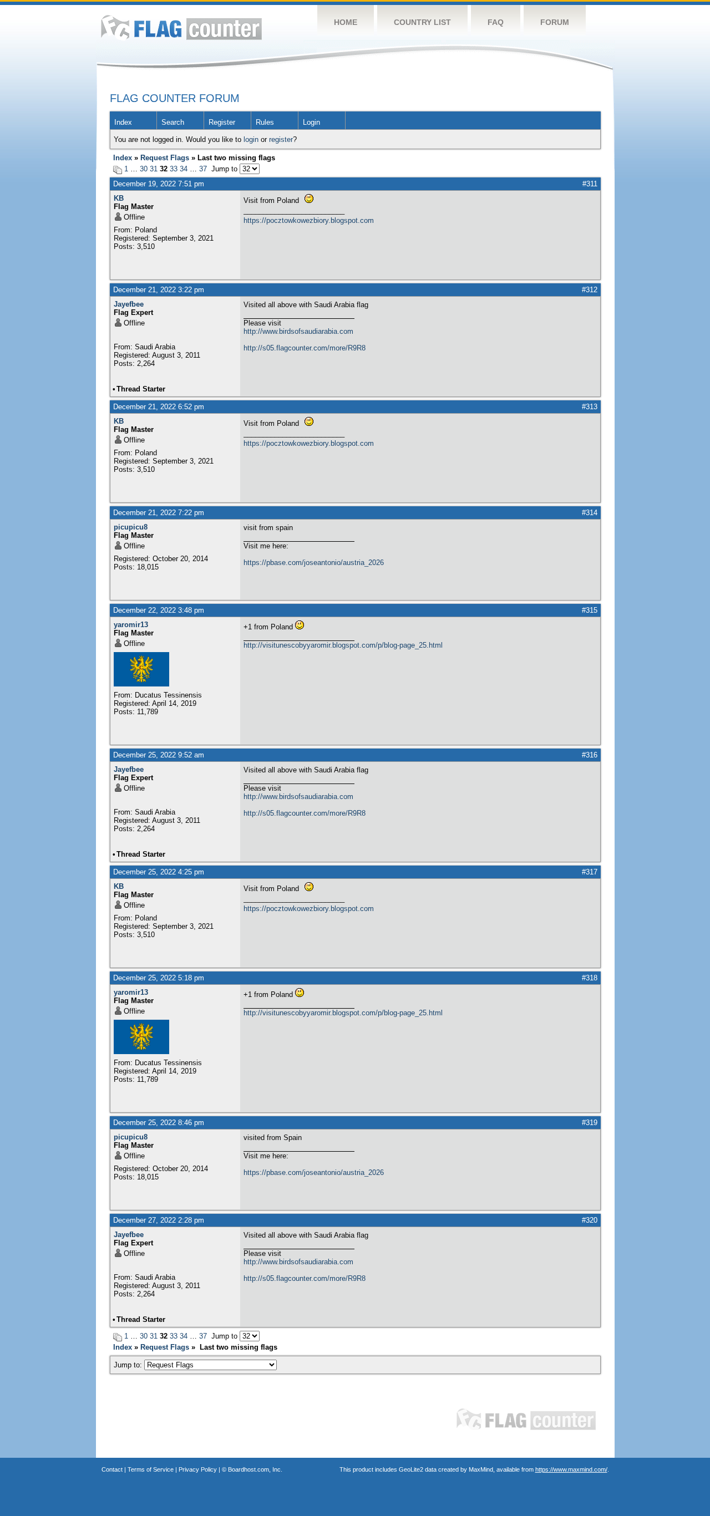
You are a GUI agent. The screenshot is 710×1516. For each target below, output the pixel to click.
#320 (589, 1220)
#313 (589, 407)
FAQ (496, 22)
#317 (589, 872)
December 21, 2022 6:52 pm (158, 407)
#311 (589, 184)
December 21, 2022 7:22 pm (158, 512)
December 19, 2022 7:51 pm (158, 184)
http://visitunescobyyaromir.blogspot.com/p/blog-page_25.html (343, 645)
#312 (589, 290)
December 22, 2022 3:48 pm (158, 610)
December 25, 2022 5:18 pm (158, 978)
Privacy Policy (198, 1469)
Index (123, 122)
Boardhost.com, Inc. (255, 1469)
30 (144, 169)
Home (345, 22)
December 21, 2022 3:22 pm (158, 290)
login (251, 139)
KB (119, 198)
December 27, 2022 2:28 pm (158, 1220)
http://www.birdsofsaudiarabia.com (298, 331)
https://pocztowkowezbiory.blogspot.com (309, 220)
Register (222, 122)
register (281, 139)
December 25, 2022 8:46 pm (158, 1122)
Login (311, 122)
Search (172, 122)
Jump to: (129, 1365)
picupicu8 (131, 527)
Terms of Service (151, 1469)
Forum (554, 22)
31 (154, 169)
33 (174, 169)
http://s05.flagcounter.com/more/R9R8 (305, 348)
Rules (265, 122)
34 (183, 169)
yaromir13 (131, 624)
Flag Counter (181, 27)
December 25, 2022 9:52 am (158, 755)
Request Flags (164, 158)
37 (203, 169)
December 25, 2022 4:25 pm (158, 872)
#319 (589, 1122)
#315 (589, 610)
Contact (112, 1469)
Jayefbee (129, 304)
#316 (589, 755)
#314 (589, 512)
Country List (422, 22)
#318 (589, 978)
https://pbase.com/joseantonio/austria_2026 (314, 562)
